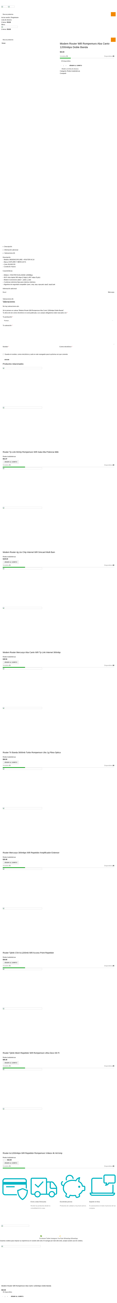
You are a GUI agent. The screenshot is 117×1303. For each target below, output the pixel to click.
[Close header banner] (2, 1232)
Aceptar (4, 1243)
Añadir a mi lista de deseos (3, 1300)
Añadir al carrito (17, 1296)
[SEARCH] (113, 14)
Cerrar (3, 43)
